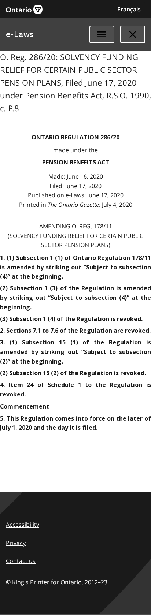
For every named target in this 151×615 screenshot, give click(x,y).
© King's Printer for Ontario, (56, 582)
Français (129, 9)
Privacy (16, 543)
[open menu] (101, 34)
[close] (132, 34)
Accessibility (22, 525)
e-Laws (20, 34)
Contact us (21, 561)
